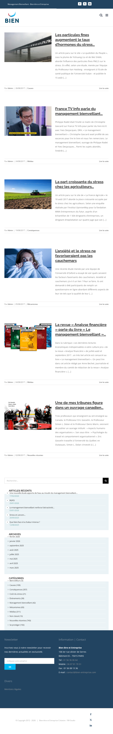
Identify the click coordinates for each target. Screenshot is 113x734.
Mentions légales (12, 689)
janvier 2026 (15, 541)
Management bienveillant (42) (23, 602)
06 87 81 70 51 (74, 664)
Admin (10, 88)
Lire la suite (104, 88)
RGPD (12, 500)
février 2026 (15, 536)
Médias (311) (15, 611)
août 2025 (14, 550)
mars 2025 (14, 567)
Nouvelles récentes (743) (20, 620)
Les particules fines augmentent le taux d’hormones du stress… (75, 40)
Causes (30, 88)
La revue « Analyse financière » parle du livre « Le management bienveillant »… (81, 329)
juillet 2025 (14, 554)
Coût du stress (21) (18, 594)
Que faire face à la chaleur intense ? (25, 522)
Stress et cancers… (18, 515)
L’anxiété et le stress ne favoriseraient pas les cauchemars (75, 256)
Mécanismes (32, 304)
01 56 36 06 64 (70, 660)
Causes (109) (15, 585)
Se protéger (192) (17, 625)
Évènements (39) (17, 598)
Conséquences (33, 230)
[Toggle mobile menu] (107, 15)
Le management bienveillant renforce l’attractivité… (32, 507)
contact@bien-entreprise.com (81, 672)
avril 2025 (14, 563)
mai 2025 (13, 558)
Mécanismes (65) (17, 607)
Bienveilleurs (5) (16, 580)
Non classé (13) (16, 616)
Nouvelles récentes (35, 455)
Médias (30, 161)
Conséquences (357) (18, 589)
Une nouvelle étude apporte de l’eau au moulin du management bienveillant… (44, 493)
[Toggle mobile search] (101, 15)
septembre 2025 (17, 545)
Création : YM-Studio (66, 720)
